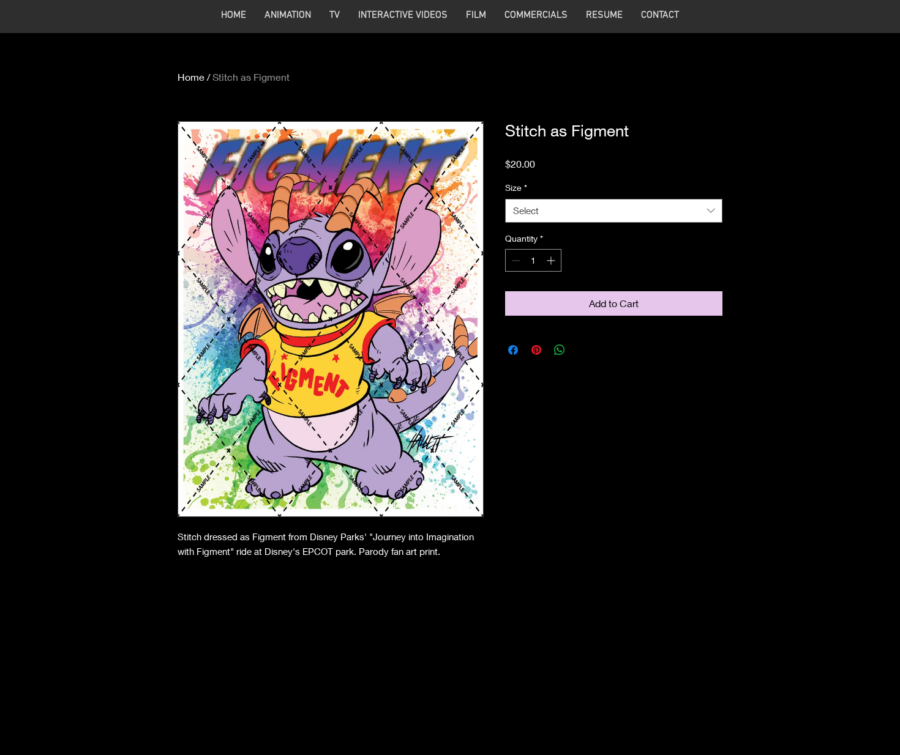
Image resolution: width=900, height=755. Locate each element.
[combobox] (613, 211)
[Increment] (552, 260)
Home (191, 77)
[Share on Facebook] (513, 350)
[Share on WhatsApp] (559, 350)
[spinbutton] (533, 260)
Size (516, 187)
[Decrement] (514, 260)
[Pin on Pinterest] (536, 350)
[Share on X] (583, 350)
